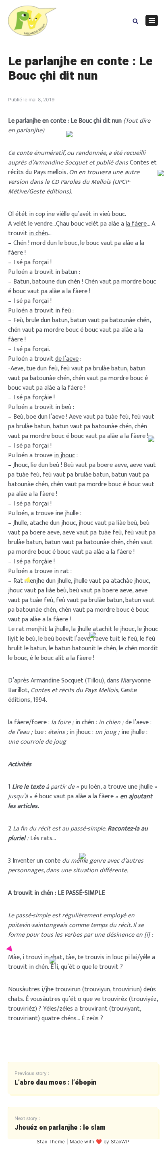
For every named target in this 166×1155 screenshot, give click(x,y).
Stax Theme (51, 1142)
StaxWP (120, 1142)
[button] (135, 20)
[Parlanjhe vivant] (32, 21)
